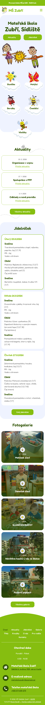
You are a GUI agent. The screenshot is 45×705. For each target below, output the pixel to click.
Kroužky (15, 633)
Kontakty (22, 637)
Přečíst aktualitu (22, 166)
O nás (25, 633)
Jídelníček (32, 37)
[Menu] (42, 10)
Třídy (6, 633)
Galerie (39, 630)
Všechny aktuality (22, 211)
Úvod (5, 630)
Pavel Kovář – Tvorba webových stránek (25, 702)
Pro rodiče (36, 633)
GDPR (32, 699)
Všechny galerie (22, 604)
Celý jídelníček (22, 412)
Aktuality (12, 37)
